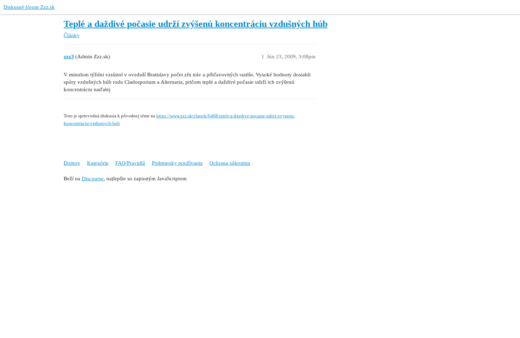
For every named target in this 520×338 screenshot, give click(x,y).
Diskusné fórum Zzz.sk (29, 7)
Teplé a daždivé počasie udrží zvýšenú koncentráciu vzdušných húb (196, 24)
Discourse (93, 178)
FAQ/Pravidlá (130, 163)
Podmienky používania (177, 163)
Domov (72, 163)
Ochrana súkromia (229, 163)
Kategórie (98, 163)
